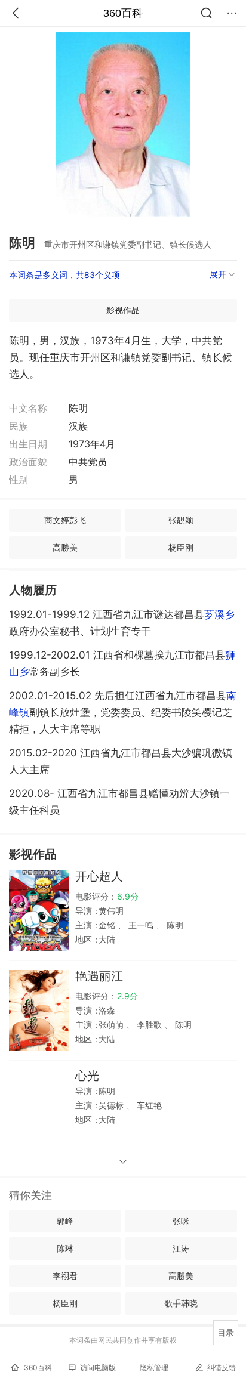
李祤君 (65, 1276)
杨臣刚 (180, 547)
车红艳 (148, 1105)
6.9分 (128, 896)
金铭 (108, 925)
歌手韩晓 (181, 1303)
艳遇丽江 (99, 976)
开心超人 (99, 876)
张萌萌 (112, 1024)
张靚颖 (180, 520)
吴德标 (112, 1105)
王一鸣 (141, 925)
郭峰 (65, 1221)
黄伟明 (111, 911)
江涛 (181, 1248)
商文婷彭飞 (65, 520)
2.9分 (127, 996)
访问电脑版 (98, 1367)
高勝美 (65, 547)
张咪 (181, 1221)
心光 (87, 1075)
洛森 (107, 1010)
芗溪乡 (219, 614)
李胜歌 (149, 1024)
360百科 (123, 13)
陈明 (173, 925)
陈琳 (65, 1248)
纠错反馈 (221, 1367)
